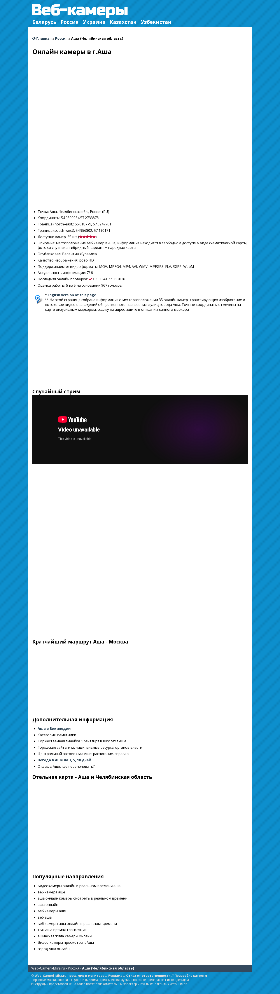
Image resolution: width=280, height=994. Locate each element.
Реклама (115, 975)
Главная (43, 38)
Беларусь (44, 22)
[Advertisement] (140, 175)
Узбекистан (156, 22)
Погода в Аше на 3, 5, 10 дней (64, 760)
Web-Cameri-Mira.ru (48, 968)
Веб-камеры (79, 10)
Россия (70, 22)
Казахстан (123, 22)
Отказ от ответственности (148, 975)
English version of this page (72, 295)
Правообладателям (191, 975)
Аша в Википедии (54, 728)
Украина (94, 22)
